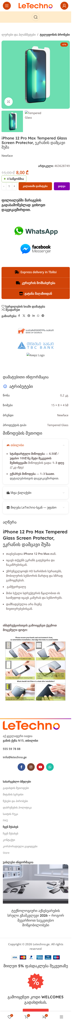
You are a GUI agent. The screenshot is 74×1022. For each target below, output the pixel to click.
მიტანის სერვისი (13, 794)
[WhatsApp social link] (38, 315)
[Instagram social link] (31, 767)
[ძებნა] (36, 17)
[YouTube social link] (40, 767)
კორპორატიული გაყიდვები (20, 846)
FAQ (5, 820)
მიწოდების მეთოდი (22, 433)
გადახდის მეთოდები (16, 788)
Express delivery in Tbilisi (38, 272)
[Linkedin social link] (33, 315)
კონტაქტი (9, 840)
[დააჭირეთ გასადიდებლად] (8, 101)
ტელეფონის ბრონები (55, 34)
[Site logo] (36, 5)
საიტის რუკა (10, 814)
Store (6, 853)
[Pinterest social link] (28, 315)
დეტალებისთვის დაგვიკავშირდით (34, 478)
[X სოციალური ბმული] (23, 315)
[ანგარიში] (64, 5)
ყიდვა (61, 186)
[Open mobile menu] (7, 5)
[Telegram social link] (42, 315)
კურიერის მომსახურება (38, 283)
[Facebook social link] (19, 315)
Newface (7, 155)
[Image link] (31, 725)
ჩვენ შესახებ (10, 833)
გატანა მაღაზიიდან (38, 293)
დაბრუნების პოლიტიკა (17, 807)
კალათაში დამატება (35, 186)
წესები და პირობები (15, 801)
